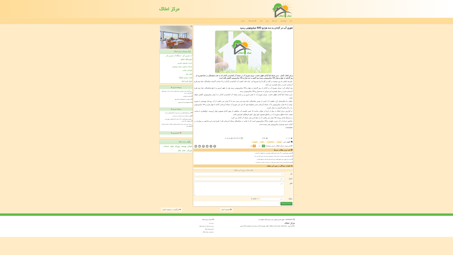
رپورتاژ (177, 146)
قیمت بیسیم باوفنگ (185, 78)
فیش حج (189, 74)
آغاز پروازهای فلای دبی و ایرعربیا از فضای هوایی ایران (178, 113)
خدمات (166, 146)
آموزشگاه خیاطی (186, 59)
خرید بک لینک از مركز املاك (206, 226)
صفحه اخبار (225, 209)
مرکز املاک (169, 8)
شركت (189, 150)
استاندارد (284, 121)
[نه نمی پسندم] (254, 146)
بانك (179, 150)
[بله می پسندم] (263, 146)
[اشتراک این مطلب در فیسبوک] (214, 146)
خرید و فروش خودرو (185, 63)
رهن (267, 21)
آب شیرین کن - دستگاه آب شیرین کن (179, 56)
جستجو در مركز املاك (208, 232)
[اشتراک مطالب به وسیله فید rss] (195, 146)
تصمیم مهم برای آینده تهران (184, 102)
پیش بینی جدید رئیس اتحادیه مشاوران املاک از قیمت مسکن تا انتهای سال (176, 125)
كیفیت (255, 142)
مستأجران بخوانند (187, 96)
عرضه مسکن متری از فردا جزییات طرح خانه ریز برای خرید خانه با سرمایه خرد (274, 162)
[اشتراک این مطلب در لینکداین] (199, 146)
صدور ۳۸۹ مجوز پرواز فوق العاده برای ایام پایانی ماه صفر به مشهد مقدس (274, 159)
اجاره (261, 21)
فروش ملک (283, 21)
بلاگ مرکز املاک (252, 21)
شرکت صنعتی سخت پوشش (182, 67)
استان (279, 142)
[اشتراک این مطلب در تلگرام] (207, 146)
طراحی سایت (187, 70)
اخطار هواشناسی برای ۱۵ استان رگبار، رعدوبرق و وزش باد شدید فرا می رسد (273, 156)
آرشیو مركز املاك (209, 229)
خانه (291, 21)
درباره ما (211, 223)
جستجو (243, 21)
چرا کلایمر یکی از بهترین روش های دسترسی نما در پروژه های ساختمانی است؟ (176, 92)
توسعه (183, 146)
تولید (172, 146)
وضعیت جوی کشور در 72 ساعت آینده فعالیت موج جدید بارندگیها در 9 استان (273, 153)
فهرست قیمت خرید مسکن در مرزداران (182, 116)
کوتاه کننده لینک (186, 81)
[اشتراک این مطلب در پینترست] (203, 146)
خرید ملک (274, 21)
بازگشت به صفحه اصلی (170, 209)
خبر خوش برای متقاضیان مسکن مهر (183, 99)
